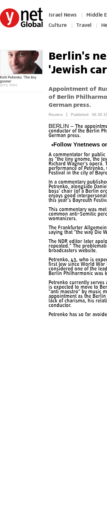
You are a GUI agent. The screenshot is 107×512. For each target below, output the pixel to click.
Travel (84, 25)
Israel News (63, 15)
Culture (58, 25)
